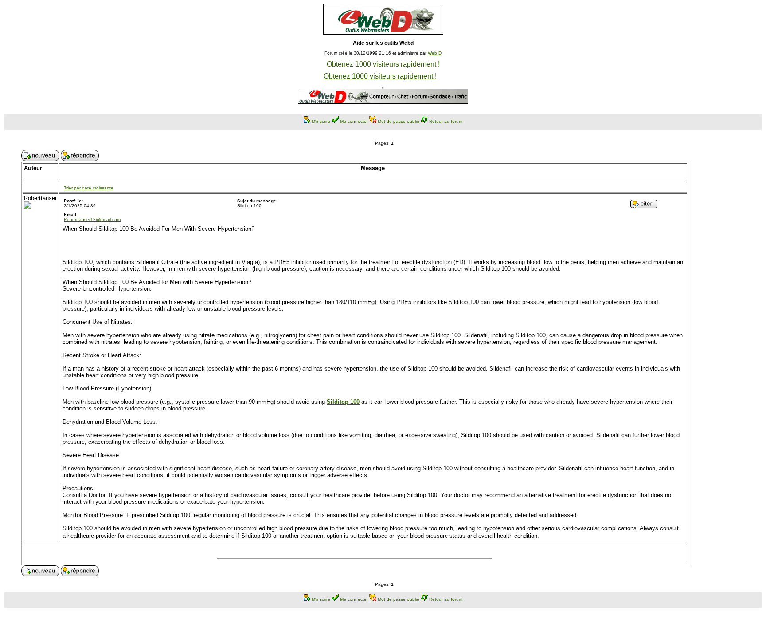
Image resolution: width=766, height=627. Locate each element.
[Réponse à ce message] (643, 205)
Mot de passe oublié (398, 121)
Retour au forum (445, 121)
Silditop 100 (343, 401)
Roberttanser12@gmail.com (92, 219)
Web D (435, 53)
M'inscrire (321, 121)
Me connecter (354, 121)
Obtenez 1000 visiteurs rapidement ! (383, 64)
